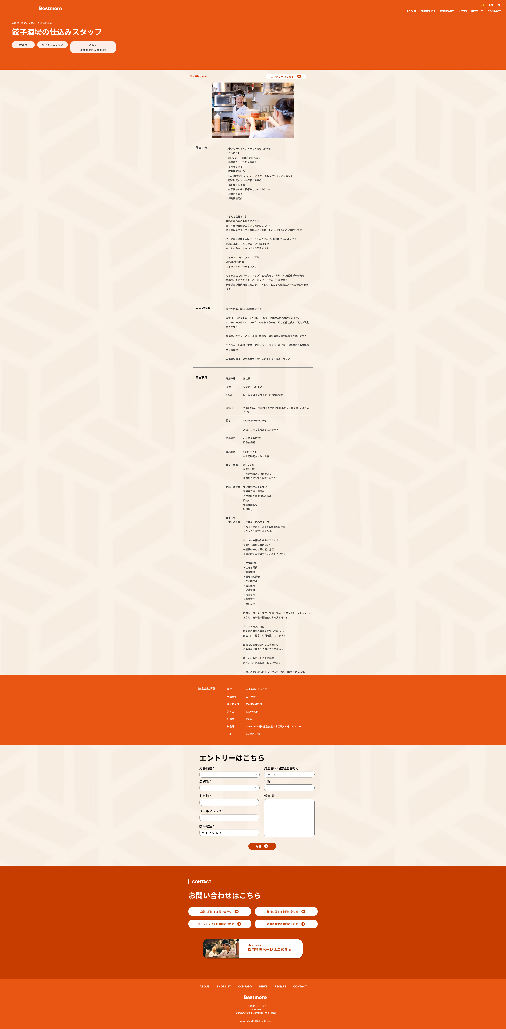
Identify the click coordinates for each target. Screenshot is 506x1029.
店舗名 (204, 781)
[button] (494, 11)
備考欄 (269, 795)
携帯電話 (205, 826)
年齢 (267, 781)
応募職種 (205, 768)
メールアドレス (210, 811)
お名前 (204, 795)
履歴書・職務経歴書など (281, 768)
